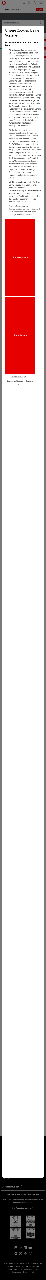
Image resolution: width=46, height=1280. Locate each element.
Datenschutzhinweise (15, 381)
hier (33, 69)
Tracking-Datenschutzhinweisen (20, 214)
